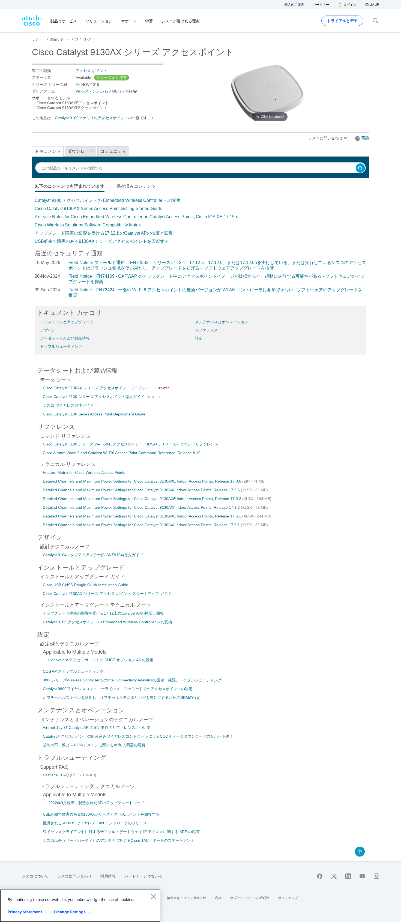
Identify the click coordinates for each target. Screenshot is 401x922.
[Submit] (360, 168)
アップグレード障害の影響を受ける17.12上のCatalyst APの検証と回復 (104, 233)
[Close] (153, 896)
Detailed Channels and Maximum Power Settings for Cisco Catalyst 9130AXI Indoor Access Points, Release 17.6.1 (142, 525)
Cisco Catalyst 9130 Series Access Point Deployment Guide (94, 414)
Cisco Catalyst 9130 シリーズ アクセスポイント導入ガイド (94, 396)
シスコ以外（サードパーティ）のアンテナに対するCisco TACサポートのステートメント (118, 840)
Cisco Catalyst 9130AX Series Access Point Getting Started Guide (98, 208)
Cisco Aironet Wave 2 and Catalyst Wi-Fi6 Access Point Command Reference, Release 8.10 (121, 453)
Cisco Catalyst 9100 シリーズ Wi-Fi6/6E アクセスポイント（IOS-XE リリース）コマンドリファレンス (130, 444)
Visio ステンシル (90, 91)
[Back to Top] (360, 852)
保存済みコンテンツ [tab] (136, 186)
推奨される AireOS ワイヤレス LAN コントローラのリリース (95, 823)
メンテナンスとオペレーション (221, 322)
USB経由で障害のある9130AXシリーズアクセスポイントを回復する (102, 241)
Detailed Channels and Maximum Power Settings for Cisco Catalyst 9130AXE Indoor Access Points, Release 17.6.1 (142, 516)
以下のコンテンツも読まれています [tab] (69, 186)
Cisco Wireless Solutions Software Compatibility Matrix (88, 225)
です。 (145, 118)
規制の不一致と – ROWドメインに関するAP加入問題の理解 (94, 745)
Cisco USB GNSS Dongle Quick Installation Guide (85, 585)
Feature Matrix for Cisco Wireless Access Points (84, 472)
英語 (365, 138)
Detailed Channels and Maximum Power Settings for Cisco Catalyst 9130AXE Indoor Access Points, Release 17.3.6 (142, 481)
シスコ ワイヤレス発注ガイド (68, 405)
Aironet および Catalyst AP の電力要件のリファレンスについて (97, 727)
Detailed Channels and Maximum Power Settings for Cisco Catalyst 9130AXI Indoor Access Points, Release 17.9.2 (142, 507)
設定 (198, 338)
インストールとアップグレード (67, 322)
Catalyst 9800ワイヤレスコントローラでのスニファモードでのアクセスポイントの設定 (118, 689)
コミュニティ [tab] (113, 151)
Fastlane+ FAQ (56, 775)
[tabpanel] (200, 221)
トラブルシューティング (61, 346)
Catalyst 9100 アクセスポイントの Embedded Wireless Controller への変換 (108, 200)
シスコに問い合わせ (326, 138)
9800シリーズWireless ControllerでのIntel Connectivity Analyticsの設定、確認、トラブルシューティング (132, 680)
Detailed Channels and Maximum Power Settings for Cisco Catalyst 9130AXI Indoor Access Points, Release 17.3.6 (142, 490)
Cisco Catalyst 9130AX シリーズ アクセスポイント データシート (99, 388)
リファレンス (206, 330)
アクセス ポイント (91, 70)
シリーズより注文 (111, 77)
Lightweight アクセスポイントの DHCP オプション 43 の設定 (100, 660)
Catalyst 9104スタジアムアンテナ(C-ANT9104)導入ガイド (93, 555)
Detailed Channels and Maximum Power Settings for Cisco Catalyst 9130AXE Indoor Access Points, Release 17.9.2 (142, 498)
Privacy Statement (25, 911)
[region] (80, 905)
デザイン (47, 330)
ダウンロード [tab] (80, 151)
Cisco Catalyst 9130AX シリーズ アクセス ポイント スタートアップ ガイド (107, 593)
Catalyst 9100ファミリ (74, 118)
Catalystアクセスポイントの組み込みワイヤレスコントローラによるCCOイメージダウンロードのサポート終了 (138, 736)
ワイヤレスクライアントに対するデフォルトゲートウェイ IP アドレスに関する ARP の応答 (121, 832)
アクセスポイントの (115, 118)
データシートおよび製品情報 (65, 338)
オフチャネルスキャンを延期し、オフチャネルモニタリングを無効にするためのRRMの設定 (121, 697)
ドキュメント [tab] (48, 151)
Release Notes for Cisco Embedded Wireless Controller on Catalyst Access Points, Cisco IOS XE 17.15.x (136, 216)
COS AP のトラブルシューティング (73, 671)
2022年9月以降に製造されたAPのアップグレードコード (96, 803)
